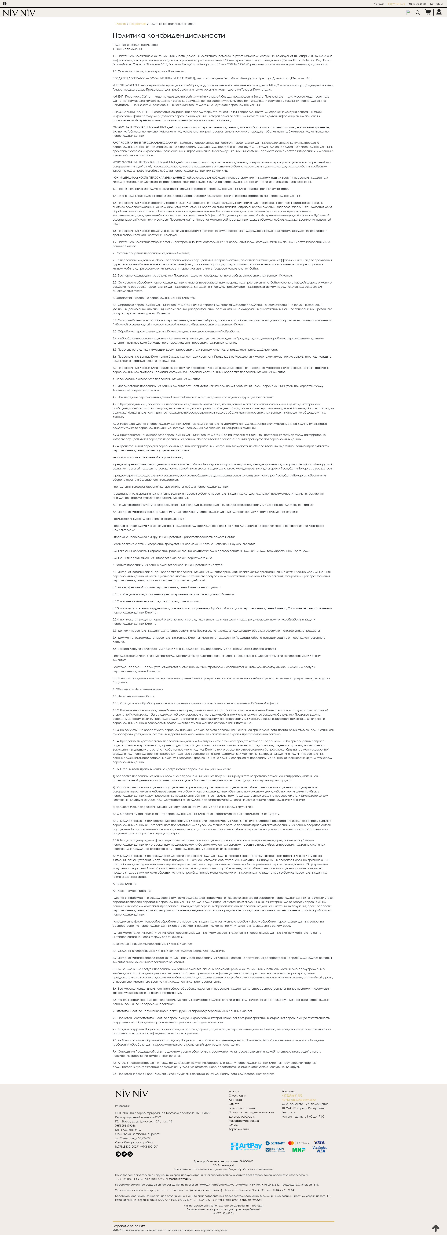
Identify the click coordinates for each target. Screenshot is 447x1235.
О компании (237, 1095)
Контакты (436, 3)
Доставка (235, 1099)
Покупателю (396, 3)
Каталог (379, 3)
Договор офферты (242, 1116)
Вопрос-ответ (418, 3)
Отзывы (234, 1125)
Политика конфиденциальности (251, 1112)
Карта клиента (239, 1129)
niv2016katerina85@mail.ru (174, 1178)
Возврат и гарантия (242, 1108)
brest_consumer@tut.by (247, 1199)
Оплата (234, 1104)
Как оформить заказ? (244, 1120)
